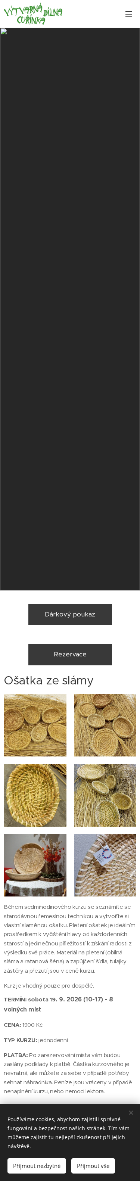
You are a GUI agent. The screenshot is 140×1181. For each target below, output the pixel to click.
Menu (128, 13)
